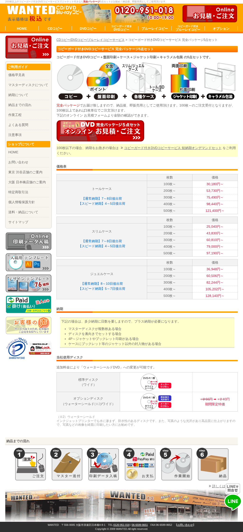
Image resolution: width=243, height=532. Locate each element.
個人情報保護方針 (21, 202)
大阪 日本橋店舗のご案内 (27, 182)
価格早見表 (16, 75)
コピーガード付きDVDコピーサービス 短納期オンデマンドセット (173, 148)
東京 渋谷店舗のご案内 (25, 172)
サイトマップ (18, 222)
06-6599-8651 (140, 524)
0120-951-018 (121, 524)
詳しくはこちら (223, 486)
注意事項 (15, 135)
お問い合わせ (18, 162)
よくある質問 (18, 125)
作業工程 (15, 115)
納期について (18, 95)
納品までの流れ (20, 105)
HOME (22, 28)
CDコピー (55, 28)
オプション (221, 28)
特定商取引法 (18, 192)
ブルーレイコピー (154, 28)
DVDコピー (88, 28)
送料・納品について (23, 212)
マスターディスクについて (28, 85)
